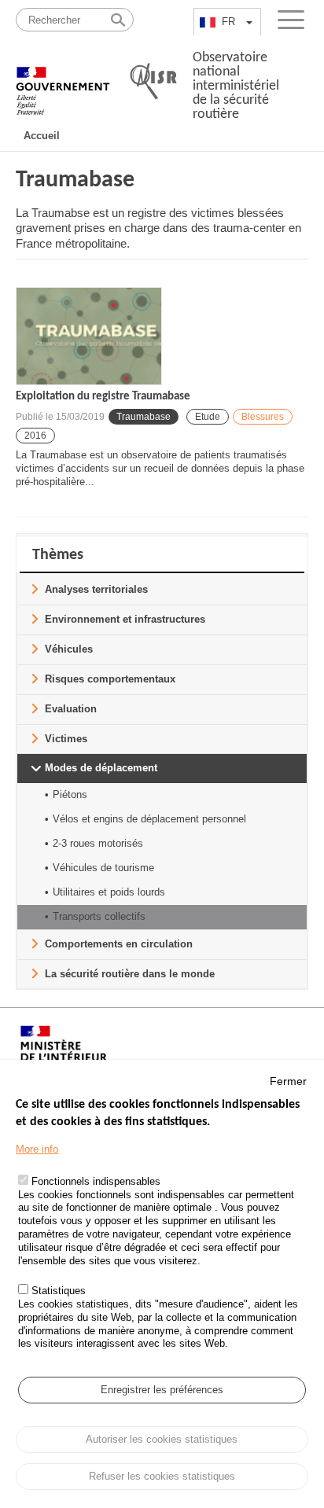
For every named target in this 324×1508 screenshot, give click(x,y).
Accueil (42, 136)
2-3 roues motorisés (98, 843)
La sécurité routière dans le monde (130, 974)
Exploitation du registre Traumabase (103, 397)
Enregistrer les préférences (162, 1390)
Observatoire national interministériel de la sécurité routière (236, 86)
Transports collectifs (99, 916)
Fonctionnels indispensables (95, 1181)
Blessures (262, 416)
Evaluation (71, 709)
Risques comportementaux (110, 679)
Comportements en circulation (119, 944)
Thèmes (57, 555)
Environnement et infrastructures (125, 619)
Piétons (70, 794)
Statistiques (58, 1291)
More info (37, 1149)
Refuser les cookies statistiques (162, 1476)
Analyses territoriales (96, 589)
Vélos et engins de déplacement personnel (149, 819)
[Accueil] (63, 82)
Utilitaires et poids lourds (109, 892)
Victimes (66, 739)
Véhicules (69, 649)
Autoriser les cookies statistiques (161, 1439)
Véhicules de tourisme (103, 868)
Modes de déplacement (101, 768)
